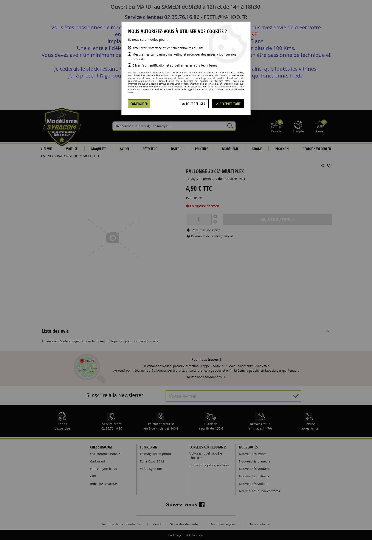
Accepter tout (229, 103)
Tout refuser (195, 103)
